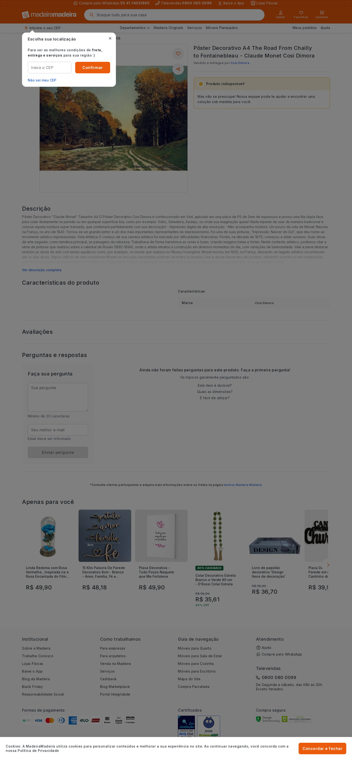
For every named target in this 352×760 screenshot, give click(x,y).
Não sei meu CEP (42, 80)
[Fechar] (110, 38)
